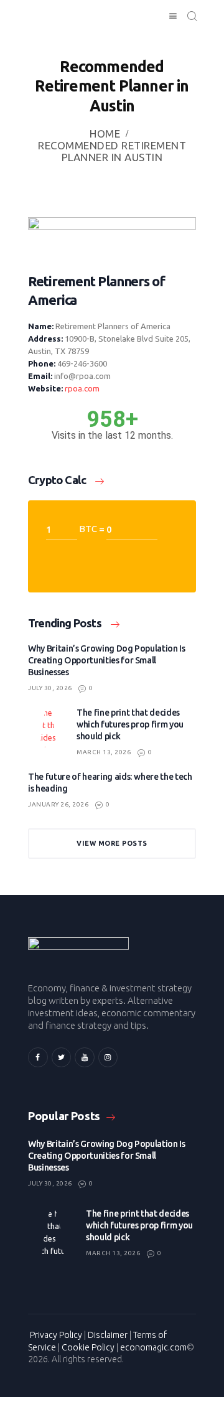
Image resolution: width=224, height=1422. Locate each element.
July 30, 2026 (50, 688)
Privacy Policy (56, 1335)
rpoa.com (82, 388)
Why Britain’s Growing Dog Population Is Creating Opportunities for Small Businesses (106, 660)
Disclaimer (108, 1335)
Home (105, 133)
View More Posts (112, 843)
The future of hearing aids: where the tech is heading (110, 782)
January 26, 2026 (58, 804)
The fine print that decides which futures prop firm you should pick (130, 724)
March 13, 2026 (104, 752)
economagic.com (153, 1347)
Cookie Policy (88, 1347)
